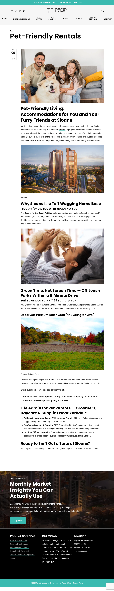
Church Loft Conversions (21, 551)
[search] (102, 10)
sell (21, 511)
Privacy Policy (78, 583)
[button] (18, 520)
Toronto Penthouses (19, 544)
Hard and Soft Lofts (18, 540)
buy (54, 544)
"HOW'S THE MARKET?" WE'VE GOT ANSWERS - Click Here (57, 2)
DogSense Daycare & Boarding (38, 425)
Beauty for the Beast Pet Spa (38, 213)
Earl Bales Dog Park (34, 300)
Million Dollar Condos (19, 547)
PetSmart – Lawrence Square (38, 418)
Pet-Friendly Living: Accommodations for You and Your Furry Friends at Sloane (60, 114)
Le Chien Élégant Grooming (37, 432)
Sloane (62, 130)
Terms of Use (66, 583)
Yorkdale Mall (31, 133)
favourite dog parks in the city (52, 390)
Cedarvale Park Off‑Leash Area (43, 315)
